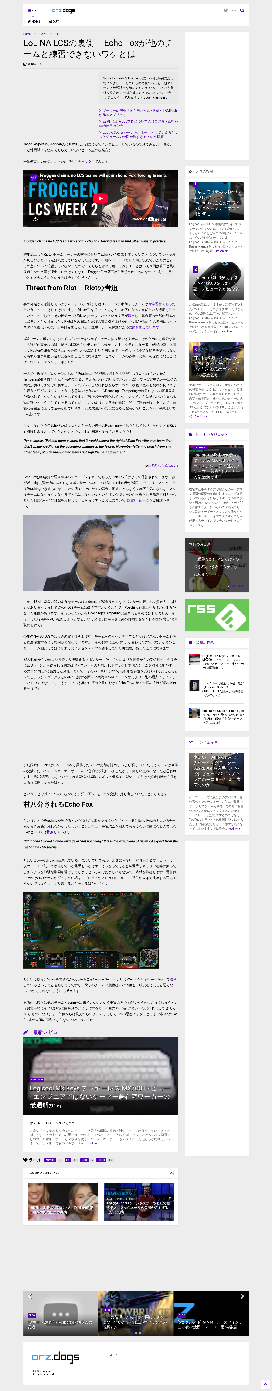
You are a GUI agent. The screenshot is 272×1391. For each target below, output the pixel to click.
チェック (84, 162)
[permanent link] (41, 64)
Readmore (93, 1143)
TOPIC (43, 34)
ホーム (114, 1355)
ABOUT (54, 21)
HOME (35, 21)
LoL (57, 34)
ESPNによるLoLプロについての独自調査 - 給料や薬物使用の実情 (62, 1210)
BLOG (32, 1315)
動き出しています (145, 327)
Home (27, 34)
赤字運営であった (162, 304)
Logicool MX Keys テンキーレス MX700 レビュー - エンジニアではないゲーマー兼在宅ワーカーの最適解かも (100, 1097)
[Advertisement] (59, 101)
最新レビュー (45, 1032)
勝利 (173, 979)
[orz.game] (64, 12)
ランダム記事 (205, 742)
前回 (132, 500)
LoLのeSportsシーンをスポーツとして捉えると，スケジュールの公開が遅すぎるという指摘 (138, 134)
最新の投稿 (203, 643)
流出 (131, 316)
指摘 (50, 832)
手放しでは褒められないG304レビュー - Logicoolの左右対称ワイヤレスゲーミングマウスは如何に (216, 202)
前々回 (144, 500)
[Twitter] (226, 10)
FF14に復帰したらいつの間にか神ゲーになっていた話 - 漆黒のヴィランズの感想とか (135, 1322)
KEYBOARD (37, 1079)
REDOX (237, 586)
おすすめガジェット (210, 434)
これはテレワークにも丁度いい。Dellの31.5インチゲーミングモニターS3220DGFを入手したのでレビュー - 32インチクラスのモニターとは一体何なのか (216, 768)
